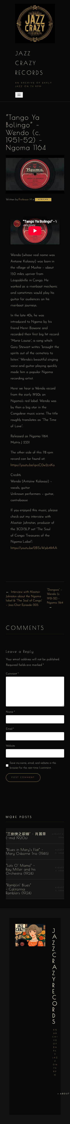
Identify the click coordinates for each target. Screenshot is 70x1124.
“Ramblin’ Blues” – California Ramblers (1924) (19, 889)
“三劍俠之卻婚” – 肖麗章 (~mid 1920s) (26, 836)
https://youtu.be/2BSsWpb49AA (33, 548)
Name (10, 712)
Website (10, 745)
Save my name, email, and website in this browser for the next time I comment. (33, 765)
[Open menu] (19, 95)
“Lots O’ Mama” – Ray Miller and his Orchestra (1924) (21, 869)
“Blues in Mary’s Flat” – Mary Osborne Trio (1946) (27, 851)
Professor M (25, 199)
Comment (12, 673)
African (43, 199)
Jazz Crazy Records (29, 63)
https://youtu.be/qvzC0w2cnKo (32, 465)
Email (10, 728)
